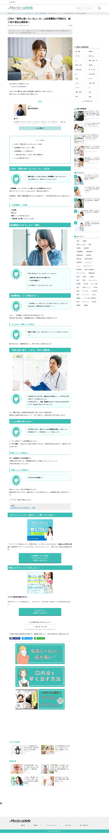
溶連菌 (86, 305)
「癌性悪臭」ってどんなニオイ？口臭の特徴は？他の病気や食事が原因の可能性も (92, 223)
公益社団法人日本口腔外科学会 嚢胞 (23, 507)
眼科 (90, 244)
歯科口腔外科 (88, 258)
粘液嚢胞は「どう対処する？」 (24, 151)
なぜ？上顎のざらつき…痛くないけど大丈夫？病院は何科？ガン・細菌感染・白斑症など (92, 177)
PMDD (84, 276)
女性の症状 (92, 74)
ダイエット (86, 301)
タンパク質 (94, 283)
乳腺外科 (79, 262)
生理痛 (78, 283)
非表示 (42, 140)
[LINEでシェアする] (40, 638)
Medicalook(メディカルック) (14, 13)
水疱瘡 (92, 276)
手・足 (77, 87)
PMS (84, 280)
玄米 (78, 287)
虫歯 (78, 276)
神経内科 (79, 269)
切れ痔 (94, 301)
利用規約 (36, 825)
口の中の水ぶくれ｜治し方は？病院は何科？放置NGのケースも (62, 779)
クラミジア (88, 262)
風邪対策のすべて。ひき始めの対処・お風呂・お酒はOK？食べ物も (92, 148)
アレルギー (86, 291)
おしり (77, 83)
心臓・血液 (92, 83)
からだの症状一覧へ (87, 101)
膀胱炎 (78, 298)
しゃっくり (86, 294)
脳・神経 (78, 51)
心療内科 (97, 118)
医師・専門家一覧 (84, 825)
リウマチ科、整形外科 (90, 298)
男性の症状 (78, 69)
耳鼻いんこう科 (81, 244)
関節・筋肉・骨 (93, 60)
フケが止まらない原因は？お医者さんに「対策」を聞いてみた (92, 124)
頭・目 (90, 78)
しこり (78, 266)
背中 (77, 96)
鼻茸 (78, 280)
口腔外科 (94, 291)
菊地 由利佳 (31, 108)
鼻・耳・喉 (92, 69)
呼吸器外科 (92, 273)
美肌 (78, 291)
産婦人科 (79, 258)
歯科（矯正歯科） (90, 269)
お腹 (77, 78)
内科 (78, 241)
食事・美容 (78, 92)
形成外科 (88, 255)
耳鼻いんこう (86, 287)
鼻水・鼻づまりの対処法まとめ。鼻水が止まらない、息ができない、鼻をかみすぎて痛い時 (92, 136)
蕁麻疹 (78, 305)
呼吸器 (90, 51)
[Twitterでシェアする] (28, 638)
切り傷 (86, 283)
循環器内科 (89, 251)
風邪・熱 (91, 56)
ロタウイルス (87, 266)
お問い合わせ (68, 825)
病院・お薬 (78, 65)
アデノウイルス (81, 273)
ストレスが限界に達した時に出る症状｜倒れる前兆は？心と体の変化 (31, 747)
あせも (94, 294)
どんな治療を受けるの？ (22, 158)
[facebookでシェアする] (15, 638)
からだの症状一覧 (26, 13)
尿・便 (77, 56)
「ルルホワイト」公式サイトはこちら (40, 612)
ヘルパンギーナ (93, 280)
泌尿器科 (86, 248)
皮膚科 (97, 126)
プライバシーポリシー (51, 825)
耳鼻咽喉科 (80, 251)
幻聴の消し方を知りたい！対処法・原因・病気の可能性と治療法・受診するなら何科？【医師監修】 (92, 114)
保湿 (78, 301)
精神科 (86, 119)
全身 (90, 92)
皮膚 (90, 96)
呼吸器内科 (80, 255)
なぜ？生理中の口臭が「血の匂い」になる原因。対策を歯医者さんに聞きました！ (92, 189)
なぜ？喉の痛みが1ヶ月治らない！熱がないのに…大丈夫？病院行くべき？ (62, 747)
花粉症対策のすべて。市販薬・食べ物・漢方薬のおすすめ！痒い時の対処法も (92, 160)
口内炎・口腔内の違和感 (40, 13)
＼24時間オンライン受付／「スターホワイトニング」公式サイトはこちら (40, 558)
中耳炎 (95, 287)
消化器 (90, 65)
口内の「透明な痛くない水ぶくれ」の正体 (28, 144)
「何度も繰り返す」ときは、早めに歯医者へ (28, 154)
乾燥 (78, 294)
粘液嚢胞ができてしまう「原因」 (25, 147)
